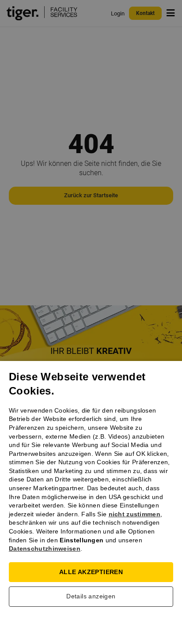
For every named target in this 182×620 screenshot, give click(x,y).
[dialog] (91, 310)
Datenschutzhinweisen (44, 548)
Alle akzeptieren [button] (91, 571)
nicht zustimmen (135, 514)
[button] (91, 598)
